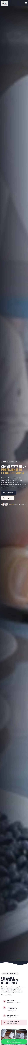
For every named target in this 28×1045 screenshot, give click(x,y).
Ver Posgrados (7, 498)
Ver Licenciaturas (8, 492)
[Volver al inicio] (4, 3)
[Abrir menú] (26, 3)
